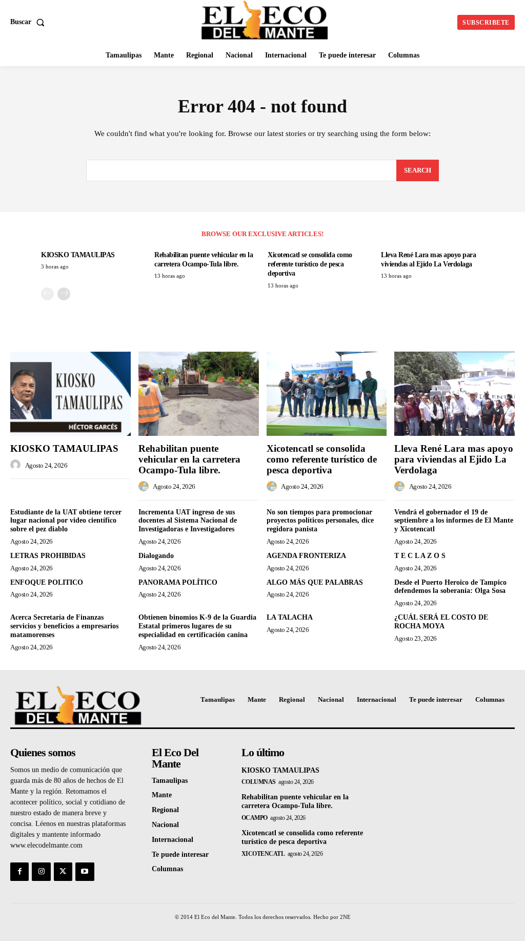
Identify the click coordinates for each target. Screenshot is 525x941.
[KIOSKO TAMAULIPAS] (70, 394)
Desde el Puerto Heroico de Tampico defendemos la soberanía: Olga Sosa (450, 587)
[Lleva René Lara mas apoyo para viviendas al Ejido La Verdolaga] (454, 394)
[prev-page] (47, 293)
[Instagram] (41, 871)
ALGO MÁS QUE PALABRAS (315, 582)
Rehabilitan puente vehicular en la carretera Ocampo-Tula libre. (189, 459)
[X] (63, 871)
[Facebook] (19, 871)
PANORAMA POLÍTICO (177, 582)
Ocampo (254, 817)
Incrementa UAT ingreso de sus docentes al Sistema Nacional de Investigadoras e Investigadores (187, 520)
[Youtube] (84, 871)
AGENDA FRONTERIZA (306, 556)
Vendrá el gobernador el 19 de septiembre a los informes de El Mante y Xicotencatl (453, 520)
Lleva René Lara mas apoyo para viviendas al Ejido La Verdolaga (453, 459)
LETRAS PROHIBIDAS (48, 556)
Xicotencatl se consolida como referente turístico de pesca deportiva (310, 264)
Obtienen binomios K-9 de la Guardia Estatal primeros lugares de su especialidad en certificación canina (197, 626)
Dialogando (156, 556)
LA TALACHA (290, 617)
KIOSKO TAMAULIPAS (78, 255)
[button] (29, 22)
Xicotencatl (263, 853)
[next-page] (63, 293)
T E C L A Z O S (420, 556)
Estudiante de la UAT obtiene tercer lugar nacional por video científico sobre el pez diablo (66, 520)
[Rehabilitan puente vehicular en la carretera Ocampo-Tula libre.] (198, 394)
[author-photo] (17, 465)
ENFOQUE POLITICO (46, 582)
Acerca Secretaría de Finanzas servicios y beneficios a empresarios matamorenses (64, 626)
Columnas (258, 781)
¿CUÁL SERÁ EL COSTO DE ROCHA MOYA (441, 621)
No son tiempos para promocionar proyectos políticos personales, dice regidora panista (320, 520)
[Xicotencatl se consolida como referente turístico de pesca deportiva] (327, 394)
